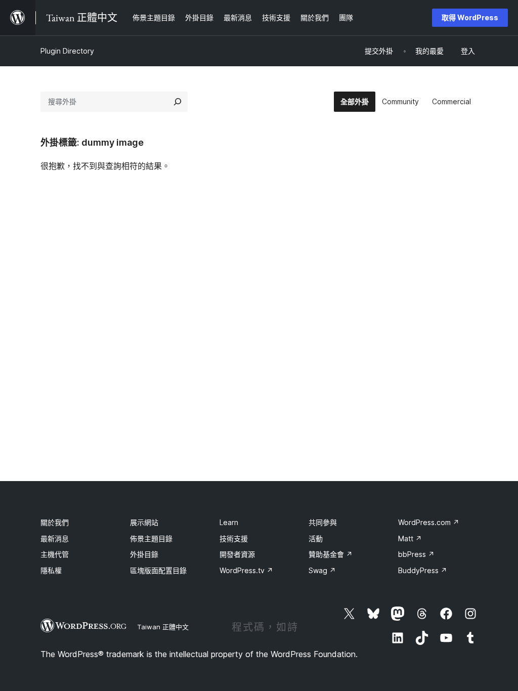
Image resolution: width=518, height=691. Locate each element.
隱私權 (51, 570)
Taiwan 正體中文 (163, 627)
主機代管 (54, 554)
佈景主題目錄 (151, 538)
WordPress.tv (246, 570)
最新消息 (54, 538)
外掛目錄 (144, 554)
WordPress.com (428, 522)
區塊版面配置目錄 (158, 570)
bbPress (416, 554)
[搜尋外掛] (177, 102)
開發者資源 (237, 554)
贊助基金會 (331, 554)
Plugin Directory (67, 51)
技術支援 (234, 538)
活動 (316, 538)
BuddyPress (422, 570)
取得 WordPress (470, 17)
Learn (229, 522)
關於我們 (54, 522)
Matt (410, 538)
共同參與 (323, 522)
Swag (322, 570)
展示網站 (144, 522)
